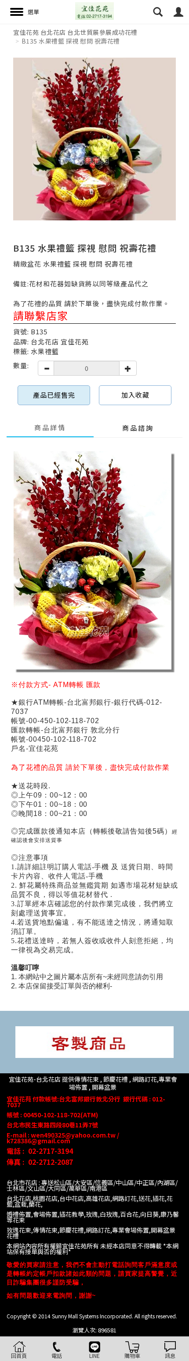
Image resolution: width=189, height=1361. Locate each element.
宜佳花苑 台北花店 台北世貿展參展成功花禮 (75, 32)
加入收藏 (135, 394)
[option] (94, 139)
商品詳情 (50, 427)
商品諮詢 (138, 427)
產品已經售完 (54, 394)
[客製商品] (94, 1041)
